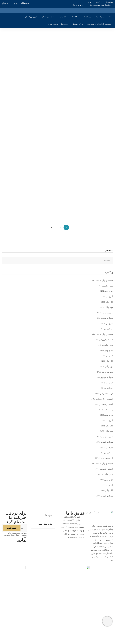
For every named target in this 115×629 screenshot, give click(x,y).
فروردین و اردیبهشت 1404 (102, 334)
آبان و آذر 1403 (107, 361)
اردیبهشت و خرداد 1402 (103, 458)
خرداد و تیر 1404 (106, 329)
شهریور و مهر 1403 (105, 372)
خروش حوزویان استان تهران (99, 148)
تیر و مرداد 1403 (106, 383)
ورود (15, 3)
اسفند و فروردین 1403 (104, 340)
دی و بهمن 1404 (106, 291)
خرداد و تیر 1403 (106, 388)
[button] (43, 515)
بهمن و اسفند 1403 (105, 345)
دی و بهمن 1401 (106, 480)
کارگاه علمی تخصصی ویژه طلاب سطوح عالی (92, 118)
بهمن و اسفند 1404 (105, 286)
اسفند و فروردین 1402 (104, 404)
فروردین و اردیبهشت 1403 (102, 399)
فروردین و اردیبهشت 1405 (102, 280)
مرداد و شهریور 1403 (104, 377)
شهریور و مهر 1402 (105, 437)
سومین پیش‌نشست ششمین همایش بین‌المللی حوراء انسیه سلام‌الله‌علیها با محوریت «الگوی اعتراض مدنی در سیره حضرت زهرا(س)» (60, 86)
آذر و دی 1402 (107, 420)
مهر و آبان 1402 (106, 431)
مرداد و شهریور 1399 (104, 496)
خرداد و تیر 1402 (106, 453)
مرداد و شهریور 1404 (104, 318)
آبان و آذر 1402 (107, 426)
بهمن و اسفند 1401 (105, 474)
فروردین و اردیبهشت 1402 (102, 463)
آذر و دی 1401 (107, 485)
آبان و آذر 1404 (107, 302)
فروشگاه (25, 3)
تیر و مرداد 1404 (106, 323)
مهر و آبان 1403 (106, 367)
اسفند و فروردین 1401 (104, 469)
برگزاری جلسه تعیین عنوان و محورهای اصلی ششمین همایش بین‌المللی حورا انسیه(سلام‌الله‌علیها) (68, 204)
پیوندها (48, 515)
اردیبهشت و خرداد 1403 (103, 393)
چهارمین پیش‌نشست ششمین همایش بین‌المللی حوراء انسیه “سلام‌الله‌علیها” (78, 55)
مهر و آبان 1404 (106, 307)
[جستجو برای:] (57, 260)
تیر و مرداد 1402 (106, 447)
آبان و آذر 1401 (107, 490)
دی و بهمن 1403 (106, 350)
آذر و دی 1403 (107, 356)
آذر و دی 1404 (107, 296)
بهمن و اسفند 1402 (105, 410)
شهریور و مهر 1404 (105, 313)
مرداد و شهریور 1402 (104, 442)
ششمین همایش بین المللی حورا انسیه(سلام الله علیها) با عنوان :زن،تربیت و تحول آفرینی (72, 174)
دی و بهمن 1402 (106, 415)
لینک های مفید (45, 523)
